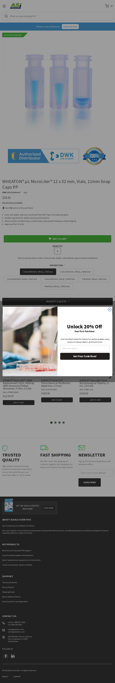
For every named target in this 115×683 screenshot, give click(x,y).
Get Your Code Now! (85, 356)
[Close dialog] (109, 309)
